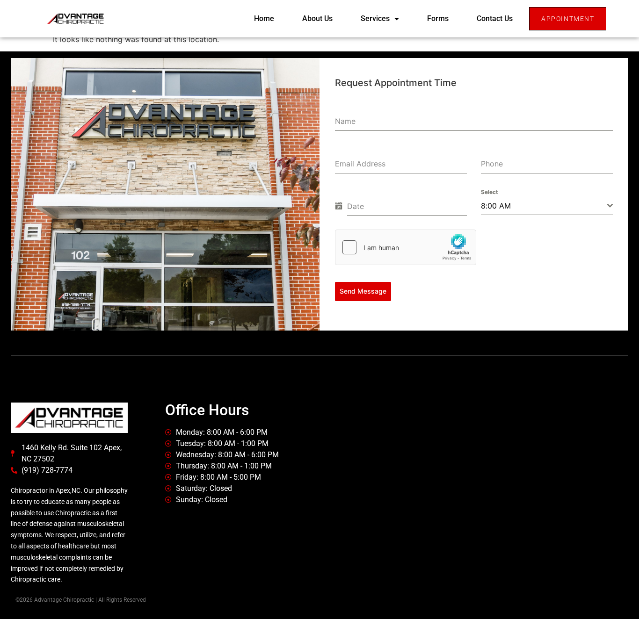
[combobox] (547, 206)
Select (489, 191)
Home (264, 18)
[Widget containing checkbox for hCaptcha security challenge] (405, 247)
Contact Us (495, 18)
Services (375, 18)
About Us (317, 18)
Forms (438, 18)
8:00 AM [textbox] (496, 205)
